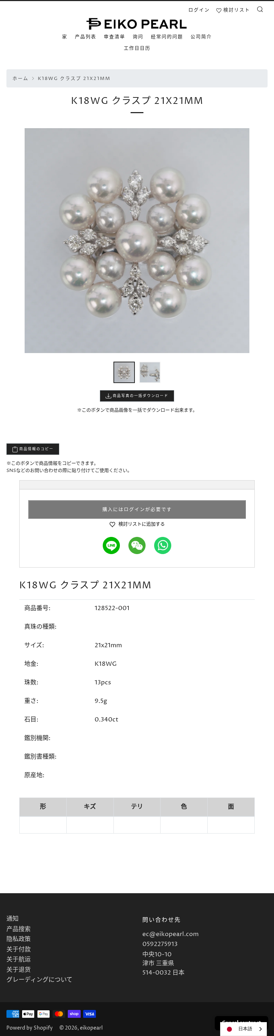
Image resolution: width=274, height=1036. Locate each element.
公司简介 (201, 37)
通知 (12, 919)
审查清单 (114, 37)
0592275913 (160, 944)
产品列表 (85, 37)
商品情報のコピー (36, 449)
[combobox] (243, 1029)
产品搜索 (18, 929)
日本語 (245, 1029)
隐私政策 (18, 939)
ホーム (20, 79)
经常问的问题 (167, 37)
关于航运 (18, 959)
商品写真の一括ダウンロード (139, 395)
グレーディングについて (39, 980)
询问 (138, 37)
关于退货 (18, 970)
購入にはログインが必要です (137, 509)
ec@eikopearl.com (170, 934)
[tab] (124, 372)
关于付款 (18, 949)
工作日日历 (137, 48)
